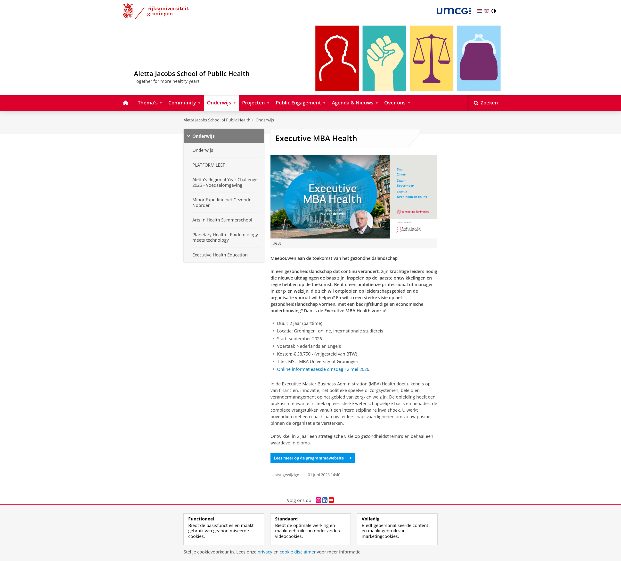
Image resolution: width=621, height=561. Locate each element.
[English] (486, 11)
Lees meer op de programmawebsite (309, 458)
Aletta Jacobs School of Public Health (217, 120)
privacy (265, 552)
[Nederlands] (479, 11)
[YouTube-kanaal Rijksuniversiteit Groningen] (331, 500)
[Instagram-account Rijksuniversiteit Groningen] (318, 500)
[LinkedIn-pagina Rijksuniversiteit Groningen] (324, 500)
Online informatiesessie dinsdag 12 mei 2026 (323, 369)
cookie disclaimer (298, 552)
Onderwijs (265, 120)
